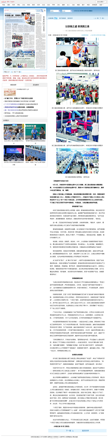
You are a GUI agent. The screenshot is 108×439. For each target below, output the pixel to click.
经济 (38, 5)
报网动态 (50, 437)
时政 (3, 5)
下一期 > (102, 18)
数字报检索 (62, 18)
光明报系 (94, 5)
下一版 (18, 72)
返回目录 (70, 18)
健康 (63, 5)
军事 (53, 5)
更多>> (102, 5)
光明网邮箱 (68, 437)
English (12, 1)
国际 (8, 5)
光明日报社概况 (35, 437)
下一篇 (68, 431)
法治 (48, 5)
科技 (28, 5)
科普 (88, 5)
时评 (13, 5)
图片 (83, 5)
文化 (23, 5)
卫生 (58, 5)
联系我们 (56, 437)
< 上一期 (96, 18)
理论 (18, 5)
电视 (78, 5)
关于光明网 (43, 437)
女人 (68, 5)
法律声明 (62, 437)
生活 (43, 5)
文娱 (73, 5)
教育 (33, 5)
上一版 (14, 72)
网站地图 (75, 437)
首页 (8, 1)
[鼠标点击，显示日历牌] (56, 18)
